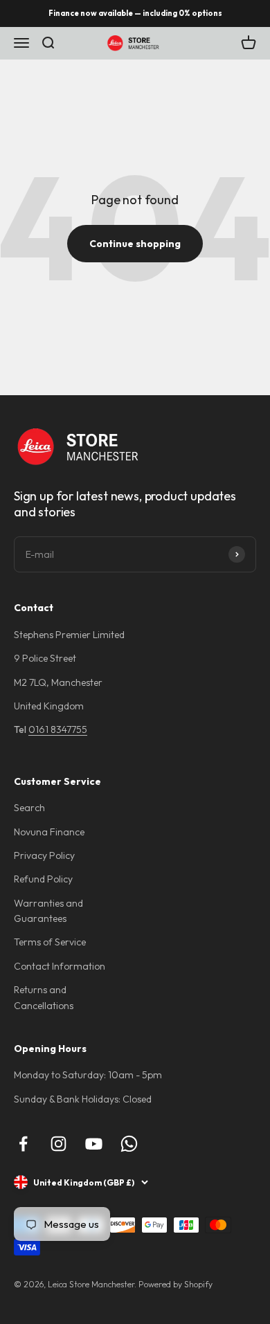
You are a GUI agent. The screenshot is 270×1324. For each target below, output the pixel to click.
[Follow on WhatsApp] (129, 1143)
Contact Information (59, 966)
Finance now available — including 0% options (135, 13)
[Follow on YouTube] (93, 1143)
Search (29, 807)
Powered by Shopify (175, 1284)
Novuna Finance (49, 832)
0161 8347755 (57, 729)
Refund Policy (43, 879)
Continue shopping (135, 243)
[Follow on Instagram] (58, 1143)
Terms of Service (50, 942)
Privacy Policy (44, 855)
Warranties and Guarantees (48, 911)
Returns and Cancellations (43, 997)
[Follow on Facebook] (23, 1143)
